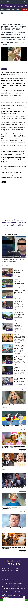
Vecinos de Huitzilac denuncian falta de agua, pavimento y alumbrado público (19, 370)
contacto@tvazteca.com (19, 576)
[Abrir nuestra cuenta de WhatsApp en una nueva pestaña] (19, 564)
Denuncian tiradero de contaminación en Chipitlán (19, 270)
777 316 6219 (16, 578)
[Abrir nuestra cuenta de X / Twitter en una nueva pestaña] (9, 564)
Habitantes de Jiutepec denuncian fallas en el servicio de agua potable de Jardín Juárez (20, 306)
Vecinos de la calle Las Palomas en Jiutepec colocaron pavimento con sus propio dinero (19, 294)
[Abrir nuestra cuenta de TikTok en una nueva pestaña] (14, 564)
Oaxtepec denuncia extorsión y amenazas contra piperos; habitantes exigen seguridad (19, 381)
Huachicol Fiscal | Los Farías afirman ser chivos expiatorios (13, 260)
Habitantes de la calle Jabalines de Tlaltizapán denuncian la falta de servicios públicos (19, 317)
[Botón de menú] (1, 6)
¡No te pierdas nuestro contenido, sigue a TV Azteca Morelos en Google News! (14, 222)
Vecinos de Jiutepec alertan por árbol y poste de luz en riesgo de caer (20, 358)
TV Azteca (9, 1)
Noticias (2, 9)
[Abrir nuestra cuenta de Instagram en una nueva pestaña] (11, 564)
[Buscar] (26, 6)
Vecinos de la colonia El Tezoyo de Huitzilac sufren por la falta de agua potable (19, 283)
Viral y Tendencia (16, 9)
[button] (24, 597)
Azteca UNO (15, 1)
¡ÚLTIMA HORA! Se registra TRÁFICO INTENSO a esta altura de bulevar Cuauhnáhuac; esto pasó (19, 349)
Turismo (8, 9)
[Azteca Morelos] (14, 6)
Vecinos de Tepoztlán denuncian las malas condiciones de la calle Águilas (19, 327)
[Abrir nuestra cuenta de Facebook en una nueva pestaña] (16, 564)
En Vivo (25, 9)
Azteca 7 (21, 1)
